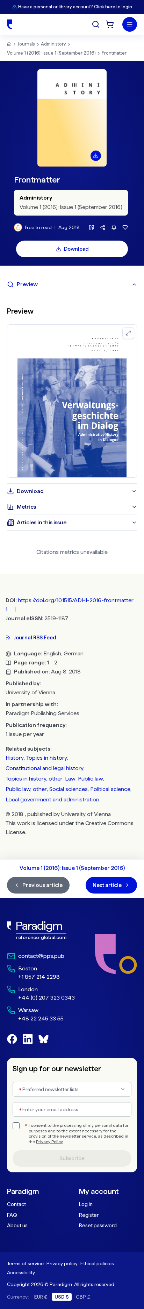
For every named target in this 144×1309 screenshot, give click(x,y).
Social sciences (68, 789)
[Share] (103, 227)
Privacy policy (62, 1263)
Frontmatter (114, 53)
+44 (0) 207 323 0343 (46, 997)
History (15, 757)
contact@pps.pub (41, 956)
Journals (26, 44)
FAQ (12, 1215)
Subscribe (72, 1158)
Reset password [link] (98, 1225)
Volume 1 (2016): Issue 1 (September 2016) (51, 53)
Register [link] (89, 1215)
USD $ (62, 1297)
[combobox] (72, 1089)
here (110, 6)
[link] (41, 930)
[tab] (72, 284)
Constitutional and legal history (45, 768)
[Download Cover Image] (96, 156)
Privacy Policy (49, 1141)
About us (17, 1225)
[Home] (9, 24)
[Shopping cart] (110, 24)
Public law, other (26, 789)
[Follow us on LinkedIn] (28, 1039)
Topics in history (46, 757)
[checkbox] (16, 1125)
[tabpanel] (72, 388)
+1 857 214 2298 (39, 976)
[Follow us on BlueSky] (43, 1039)
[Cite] (91, 227)
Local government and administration (52, 799)
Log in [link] (86, 1204)
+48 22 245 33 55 (41, 1018)
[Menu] (129, 24)
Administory (53, 44)
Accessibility (21, 1272)
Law (70, 778)
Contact (16, 1204)
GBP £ (83, 1297)
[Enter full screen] (128, 333)
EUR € (41, 1297)
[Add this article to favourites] (125, 227)
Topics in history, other (34, 778)
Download (76, 249)
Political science (110, 789)
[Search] (96, 24)
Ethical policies (97, 1263)
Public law (90, 778)
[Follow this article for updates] (114, 227)
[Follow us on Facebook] (12, 1039)
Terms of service (25, 1263)
